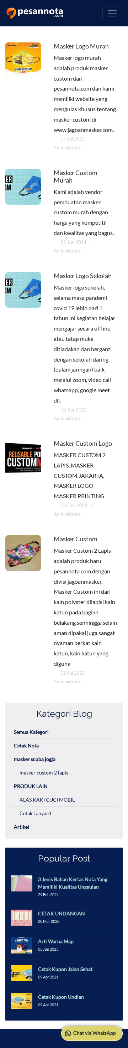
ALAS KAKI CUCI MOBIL (47, 800)
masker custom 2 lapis (44, 773)
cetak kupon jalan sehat (65, 969)
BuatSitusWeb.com (78, 1041)
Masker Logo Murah (81, 46)
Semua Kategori (31, 732)
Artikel (21, 827)
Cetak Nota (26, 745)
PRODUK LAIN (31, 786)
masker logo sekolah (83, 276)
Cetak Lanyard (35, 813)
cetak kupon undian (61, 997)
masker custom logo (83, 443)
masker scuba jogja (34, 759)
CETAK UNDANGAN (61, 913)
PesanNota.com (53, 1034)
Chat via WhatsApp (94, 1033)
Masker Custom (75, 539)
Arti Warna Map (56, 941)
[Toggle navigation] (112, 13)
